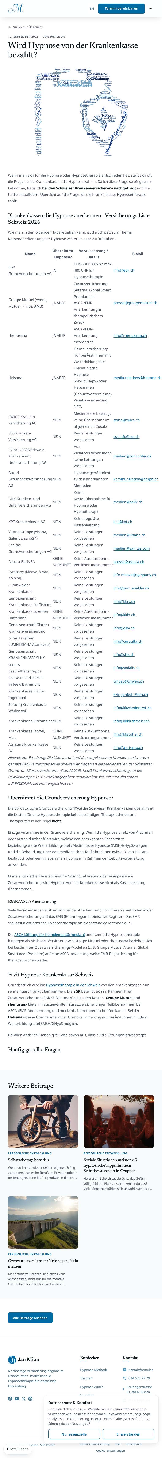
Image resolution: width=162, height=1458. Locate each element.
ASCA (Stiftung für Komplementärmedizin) (49, 934)
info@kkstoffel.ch (128, 734)
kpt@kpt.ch (122, 521)
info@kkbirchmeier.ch (131, 720)
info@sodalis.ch (126, 667)
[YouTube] (17, 1399)
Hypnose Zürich (91, 1387)
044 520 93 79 (139, 1378)
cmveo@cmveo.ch (128, 681)
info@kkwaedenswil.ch (132, 707)
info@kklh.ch (124, 614)
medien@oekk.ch (128, 501)
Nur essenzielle (74, 1434)
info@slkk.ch (124, 654)
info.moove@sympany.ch (134, 574)
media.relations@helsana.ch (137, 377)
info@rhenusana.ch (130, 335)
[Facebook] (10, 1399)
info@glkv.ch (124, 628)
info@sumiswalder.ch (131, 588)
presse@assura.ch (128, 561)
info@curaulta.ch (127, 641)
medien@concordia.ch (132, 456)
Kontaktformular (140, 1370)
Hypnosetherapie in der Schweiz (73, 985)
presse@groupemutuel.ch (135, 302)
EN (92, 9)
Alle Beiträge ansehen (30, 1318)
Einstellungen (18, 1449)
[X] (24, 1399)
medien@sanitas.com (131, 548)
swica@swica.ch (126, 419)
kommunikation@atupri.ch (136, 479)
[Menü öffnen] (150, 8)
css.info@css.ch (126, 436)
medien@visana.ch (129, 534)
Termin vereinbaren (121, 8)
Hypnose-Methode (94, 1370)
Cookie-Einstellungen (110, 1451)
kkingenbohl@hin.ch (130, 694)
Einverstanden (128, 1434)
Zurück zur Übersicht (27, 27)
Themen (86, 1378)
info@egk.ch (123, 270)
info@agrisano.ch (128, 747)
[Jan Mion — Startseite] (15, 8)
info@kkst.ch (124, 601)
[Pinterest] (30, 1399)
